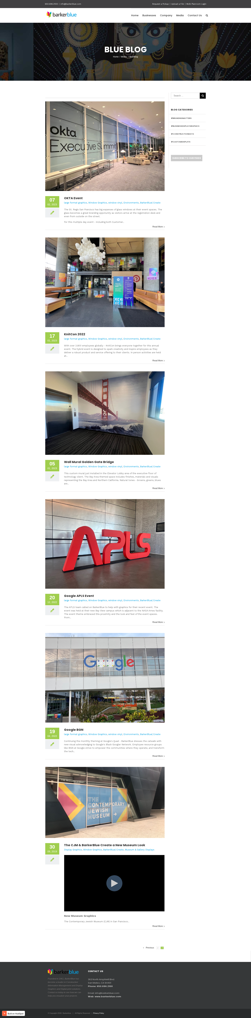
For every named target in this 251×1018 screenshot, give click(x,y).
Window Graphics (97, 202)
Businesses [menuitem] (149, 15)
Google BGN (73, 730)
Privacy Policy (98, 1013)
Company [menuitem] (166, 15)
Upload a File (177, 4)
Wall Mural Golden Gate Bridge (89, 462)
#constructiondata (182, 134)
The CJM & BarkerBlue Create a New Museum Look (104, 845)
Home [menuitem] (134, 15)
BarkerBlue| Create (150, 202)
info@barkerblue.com (70, 4)
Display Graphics (73, 849)
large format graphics (75, 202)
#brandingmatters (181, 118)
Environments (131, 202)
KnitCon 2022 (74, 334)
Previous (150, 948)
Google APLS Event (79, 596)
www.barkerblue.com (108, 996)
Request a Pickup (160, 4)
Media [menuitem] (180, 15)
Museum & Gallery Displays (139, 849)
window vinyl (115, 202)
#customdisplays (180, 141)
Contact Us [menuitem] (195, 15)
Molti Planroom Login (196, 4)
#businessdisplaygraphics (185, 126)
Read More (157, 227)
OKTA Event (73, 198)
